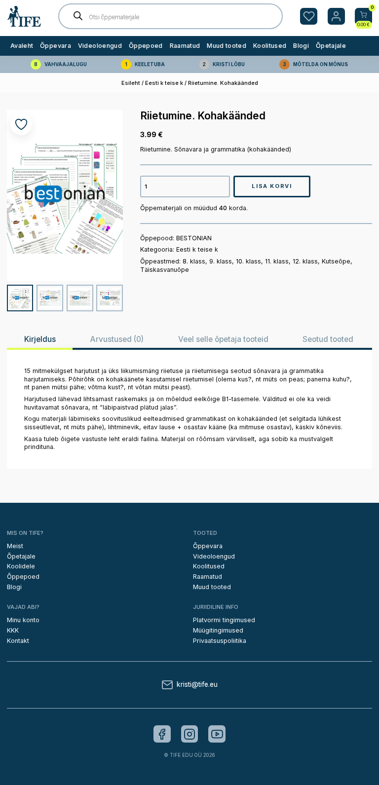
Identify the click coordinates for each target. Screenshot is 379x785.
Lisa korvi (272, 186)
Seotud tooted (328, 339)
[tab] (40, 339)
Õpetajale (331, 45)
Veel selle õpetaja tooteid (223, 339)
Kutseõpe (336, 261)
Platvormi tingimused (224, 620)
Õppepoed (146, 45)
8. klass (194, 261)
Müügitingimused (218, 630)
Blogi (301, 45)
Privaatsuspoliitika (219, 640)
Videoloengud (100, 45)
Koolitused (269, 45)
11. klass (277, 261)
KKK (13, 630)
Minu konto (23, 620)
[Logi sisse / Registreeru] (336, 16)
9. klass (220, 261)
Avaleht (21, 45)
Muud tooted (226, 45)
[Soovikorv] (308, 16)
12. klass (305, 261)
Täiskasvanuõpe (164, 269)
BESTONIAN (194, 238)
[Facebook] (162, 734)
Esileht (130, 82)
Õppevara (55, 45)
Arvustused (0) (117, 339)
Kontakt (18, 640)
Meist (15, 546)
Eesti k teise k (164, 82)
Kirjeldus (40, 339)
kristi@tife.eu (197, 684)
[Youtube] (217, 734)
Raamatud (185, 45)
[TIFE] (24, 23)
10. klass (248, 261)
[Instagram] (189, 734)
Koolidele (21, 566)
